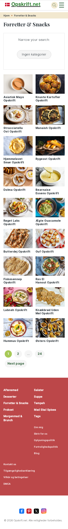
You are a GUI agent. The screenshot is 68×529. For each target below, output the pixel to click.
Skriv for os (40, 433)
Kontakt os (9, 464)
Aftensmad (10, 390)
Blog (36, 453)
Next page (15, 363)
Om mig (38, 427)
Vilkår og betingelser (15, 477)
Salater (39, 390)
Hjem (6, 15)
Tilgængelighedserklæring (19, 470)
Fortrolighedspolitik (46, 446)
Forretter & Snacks (25, 15)
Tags (37, 416)
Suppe (38, 396)
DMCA (7, 483)
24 (40, 354)
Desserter (10, 396)
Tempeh (39, 403)
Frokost (8, 409)
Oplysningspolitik (44, 440)
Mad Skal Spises (45, 409)
